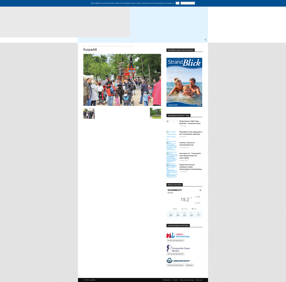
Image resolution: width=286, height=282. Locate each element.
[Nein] (283, 3)
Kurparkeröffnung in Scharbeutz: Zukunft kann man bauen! (106, 46)
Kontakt (175, 280)
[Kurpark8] (122, 105)
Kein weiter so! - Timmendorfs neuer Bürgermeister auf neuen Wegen (190, 156)
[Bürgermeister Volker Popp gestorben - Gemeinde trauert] (172, 124)
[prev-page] (167, 176)
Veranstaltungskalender (175, 240)
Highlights (189, 265)
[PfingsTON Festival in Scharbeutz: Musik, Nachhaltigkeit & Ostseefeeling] (172, 167)
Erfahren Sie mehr (187, 3)
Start (84, 46)
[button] (205, 39)
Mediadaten (167, 280)
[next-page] (171, 176)
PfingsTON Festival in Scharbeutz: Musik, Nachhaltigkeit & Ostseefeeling (190, 167)
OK (178, 3)
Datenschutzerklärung (186, 280)
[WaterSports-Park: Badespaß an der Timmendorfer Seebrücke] (172, 140)
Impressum (199, 280)
